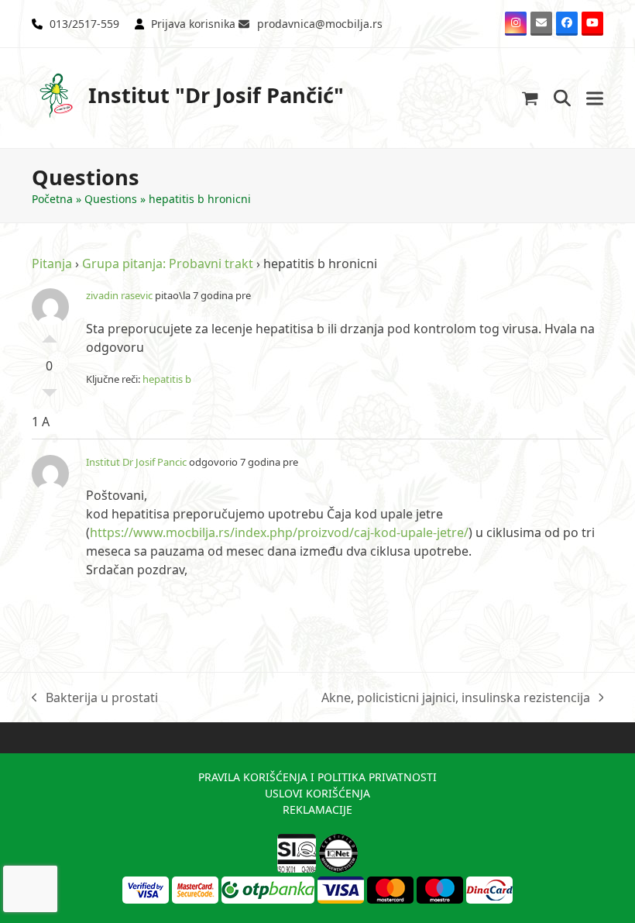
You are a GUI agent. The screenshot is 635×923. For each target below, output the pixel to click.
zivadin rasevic (119, 295)
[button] (530, 98)
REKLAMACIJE (317, 809)
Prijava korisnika (193, 23)
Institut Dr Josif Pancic (136, 462)
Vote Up (49, 335)
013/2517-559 (84, 23)
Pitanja (52, 263)
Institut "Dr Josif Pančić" (216, 95)
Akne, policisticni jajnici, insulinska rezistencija (455, 698)
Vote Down (49, 397)
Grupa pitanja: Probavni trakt (167, 263)
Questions (110, 198)
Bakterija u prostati (95, 698)
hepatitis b (166, 379)
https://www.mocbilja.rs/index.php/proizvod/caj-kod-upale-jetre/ (279, 532)
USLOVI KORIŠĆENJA (317, 793)
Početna (52, 198)
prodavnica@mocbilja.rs (320, 23)
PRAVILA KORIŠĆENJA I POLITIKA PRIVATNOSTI (317, 777)
